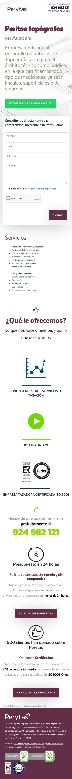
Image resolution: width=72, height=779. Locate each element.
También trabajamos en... (12, 706)
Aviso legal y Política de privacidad (29, 743)
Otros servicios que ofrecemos (34, 706)
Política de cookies (54, 743)
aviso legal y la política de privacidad (40, 189)
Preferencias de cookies (34, 747)
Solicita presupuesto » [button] (36, 613)
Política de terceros (13, 747)
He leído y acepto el (31, 189)
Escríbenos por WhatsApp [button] (28, 103)
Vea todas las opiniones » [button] (36, 692)
